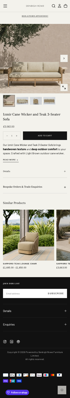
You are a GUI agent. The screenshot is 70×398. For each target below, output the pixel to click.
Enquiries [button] (9, 324)
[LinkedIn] (11, 341)
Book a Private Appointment (35, 16)
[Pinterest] (18, 341)
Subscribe (56, 293)
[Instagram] (5, 341)
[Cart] (65, 6)
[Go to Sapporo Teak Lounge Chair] (28, 235)
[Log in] (59, 6)
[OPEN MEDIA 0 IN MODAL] (64, 87)
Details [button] (7, 311)
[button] (5, 6)
